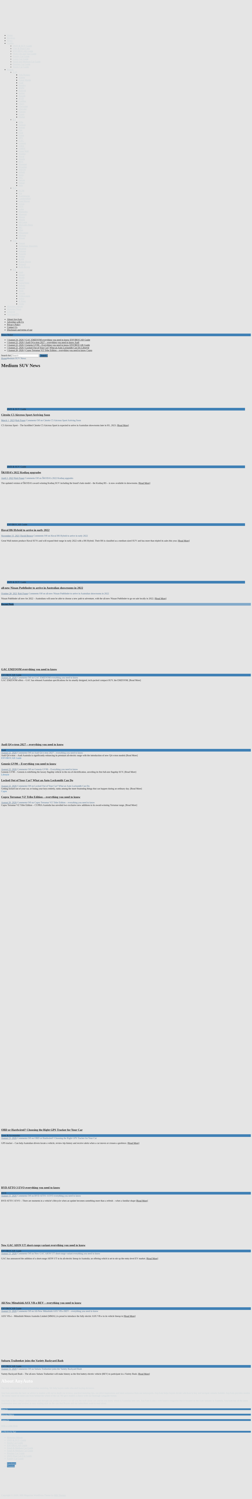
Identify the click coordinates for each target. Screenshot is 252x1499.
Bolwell (22, 90)
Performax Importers (28, 246)
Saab (21, 272)
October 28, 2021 (9, 593)
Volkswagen (24, 296)
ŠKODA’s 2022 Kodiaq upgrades (21, 472)
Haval (21, 156)
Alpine (22, 77)
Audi (21, 82)
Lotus (21, 209)
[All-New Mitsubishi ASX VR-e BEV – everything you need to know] (31, 1297)
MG (20, 227)
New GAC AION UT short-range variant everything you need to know (43, 1245)
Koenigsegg (24, 196)
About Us (4, 1409)
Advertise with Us (15, 322)
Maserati (23, 214)
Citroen (22, 111)
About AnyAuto (14, 319)
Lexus (21, 204)
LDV (21, 206)
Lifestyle (11, 311)
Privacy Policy (13, 324)
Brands (10, 69)
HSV (21, 161)
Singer (22, 275)
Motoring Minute (15, 306)
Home (10, 35)
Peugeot (22, 248)
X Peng (22, 301)
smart (21, 280)
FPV (21, 138)
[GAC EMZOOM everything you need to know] (56, 663)
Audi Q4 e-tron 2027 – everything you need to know (32, 744)
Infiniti (22, 172)
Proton (22, 256)
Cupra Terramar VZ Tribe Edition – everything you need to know (40, 796)
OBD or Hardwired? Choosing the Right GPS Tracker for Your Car (42, 1129)
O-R (15, 240)
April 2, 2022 (7, 478)
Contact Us (12, 327)
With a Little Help (9, 1426)
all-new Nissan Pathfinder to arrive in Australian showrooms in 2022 (42, 587)
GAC (21, 140)
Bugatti (22, 96)
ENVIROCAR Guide (23, 51)
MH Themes (60, 1495)
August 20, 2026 (9, 802)
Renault (22, 264)
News (9, 40)
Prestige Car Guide (21, 64)
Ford (21, 132)
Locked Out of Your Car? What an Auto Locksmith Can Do (37, 780)
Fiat (20, 130)
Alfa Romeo (24, 75)
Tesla (21, 290)
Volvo (21, 298)
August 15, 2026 (9, 1138)
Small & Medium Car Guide (20, 1448)
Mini (21, 230)
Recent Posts (7, 604)
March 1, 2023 (8, 420)
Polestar (22, 251)
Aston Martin (25, 80)
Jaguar (22, 182)
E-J (14, 119)
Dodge (22, 117)
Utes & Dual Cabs (21, 48)
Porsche (22, 254)
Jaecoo (22, 180)
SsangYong (24, 283)
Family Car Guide (21, 56)
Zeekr (21, 304)
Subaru (22, 285)
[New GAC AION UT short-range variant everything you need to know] (31, 1239)
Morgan (22, 235)
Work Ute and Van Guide (24, 54)
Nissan (22, 238)
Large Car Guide (20, 59)
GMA (21, 146)
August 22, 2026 (9, 753)
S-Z (14, 269)
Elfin (21, 122)
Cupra (21, 114)
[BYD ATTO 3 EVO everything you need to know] (31, 1182)
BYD (21, 98)
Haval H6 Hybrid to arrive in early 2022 (25, 530)
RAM (21, 259)
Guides (10, 43)
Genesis (22, 143)
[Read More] (123, 425)
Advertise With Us (7, 1414)
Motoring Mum (14, 309)
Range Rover (25, 261)
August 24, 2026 (9, 677)
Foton (21, 135)
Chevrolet (23, 106)
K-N (15, 188)
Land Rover (24, 201)
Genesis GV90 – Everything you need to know (28, 763)
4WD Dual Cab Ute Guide (19, 1456)
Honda (22, 159)
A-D (15, 72)
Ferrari (22, 127)
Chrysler (23, 109)
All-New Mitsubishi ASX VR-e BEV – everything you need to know (41, 1302)
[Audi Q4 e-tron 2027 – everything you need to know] (56, 739)
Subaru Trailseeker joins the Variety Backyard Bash (32, 1360)
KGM (21, 190)
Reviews (11, 38)
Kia (20, 193)
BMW (21, 88)
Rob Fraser (20, 420)
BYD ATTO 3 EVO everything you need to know (30, 1187)
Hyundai (23, 167)
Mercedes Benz (26, 225)
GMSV (22, 148)
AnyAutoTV (13, 314)
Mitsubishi (23, 233)
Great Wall (24, 151)
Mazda (22, 219)
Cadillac (22, 101)
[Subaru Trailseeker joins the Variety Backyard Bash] (31, 1355)
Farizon (22, 125)
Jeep (21, 185)
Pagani (22, 243)
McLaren (23, 222)
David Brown (26, 536)
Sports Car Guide (21, 67)
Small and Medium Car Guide (27, 61)
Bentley (22, 85)
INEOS (22, 169)
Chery (21, 104)
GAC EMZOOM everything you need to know (29, 669)
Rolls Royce (24, 267)
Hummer (23, 164)
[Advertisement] (54, 24)
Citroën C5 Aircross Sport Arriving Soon (25, 414)
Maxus (22, 217)
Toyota (22, 293)
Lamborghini (25, 198)
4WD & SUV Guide (22, 46)
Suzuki (22, 288)
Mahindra (23, 211)
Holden (22, 154)
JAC (21, 177)
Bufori (22, 93)
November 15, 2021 (10, 536)
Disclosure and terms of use (19, 330)
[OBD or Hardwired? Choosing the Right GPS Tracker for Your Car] (56, 1124)
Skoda (21, 277)
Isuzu (21, 175)
